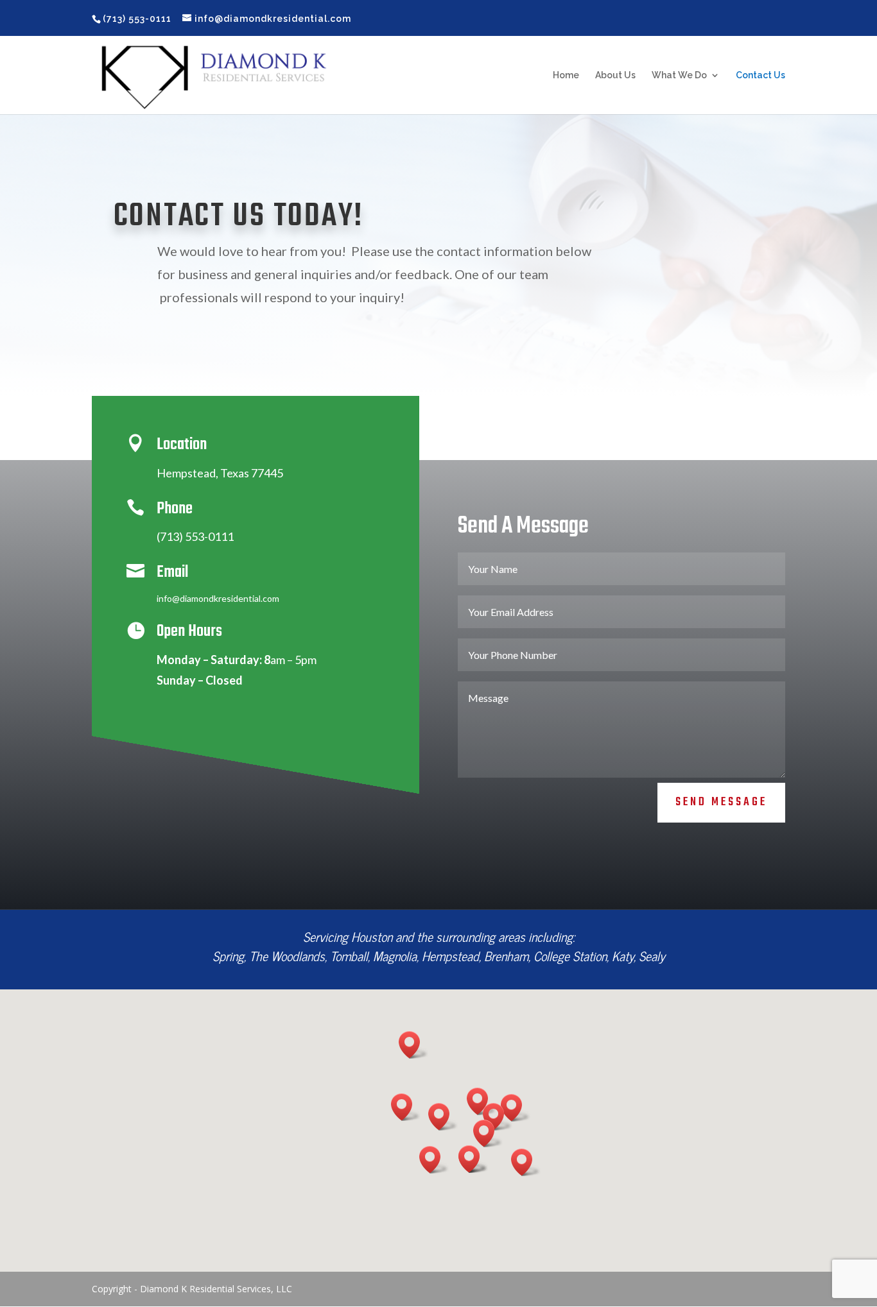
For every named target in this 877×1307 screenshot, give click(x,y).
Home (566, 75)
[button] (443, 1117)
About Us (615, 75)
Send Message (721, 802)
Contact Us (760, 75)
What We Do (679, 75)
